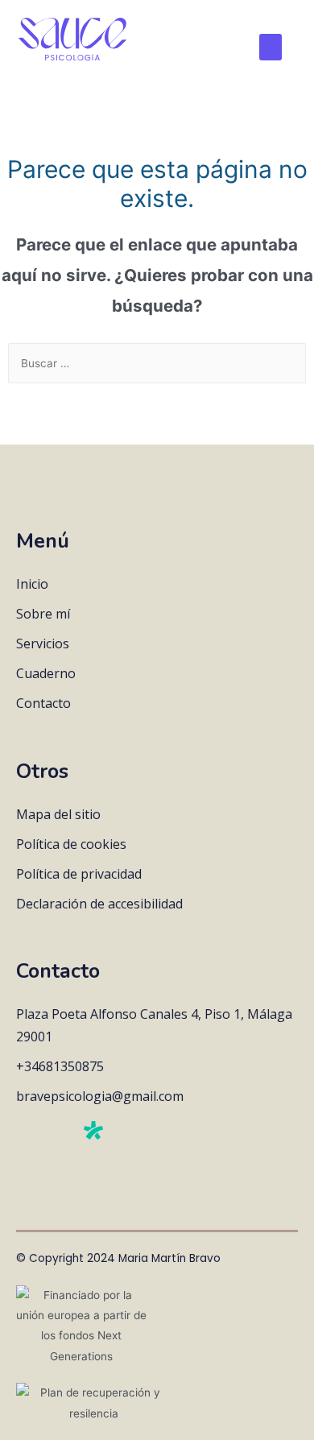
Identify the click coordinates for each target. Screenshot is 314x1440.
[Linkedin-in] (59, 1132)
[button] (270, 47)
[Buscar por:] (157, 363)
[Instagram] (25, 1132)
